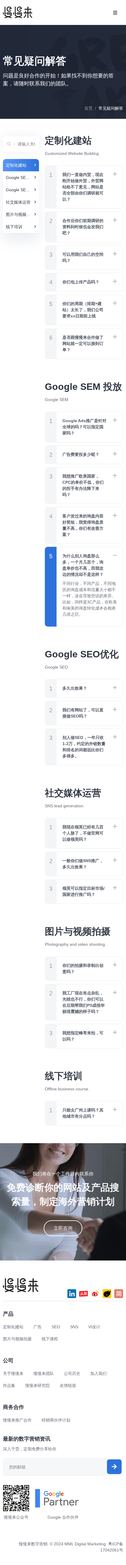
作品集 (9, 1385)
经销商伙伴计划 (56, 1420)
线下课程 (50, 1338)
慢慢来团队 (43, 1373)
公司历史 (72, 1373)
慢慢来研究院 (37, 1385)
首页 (88, 108)
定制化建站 (13, 1326)
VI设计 (94, 1326)
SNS (74, 1326)
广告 (37, 1326)
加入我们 (98, 1373)
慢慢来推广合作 (17, 1420)
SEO (56, 1326)
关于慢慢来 (13, 1373)
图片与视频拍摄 (17, 1338)
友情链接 (68, 1385)
